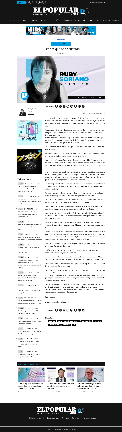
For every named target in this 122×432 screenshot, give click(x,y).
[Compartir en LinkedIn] (79, 106)
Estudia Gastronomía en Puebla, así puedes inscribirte (29, 355)
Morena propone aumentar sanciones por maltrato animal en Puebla (29, 201)
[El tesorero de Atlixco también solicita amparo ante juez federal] (61, 375)
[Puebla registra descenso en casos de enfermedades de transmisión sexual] (31, 375)
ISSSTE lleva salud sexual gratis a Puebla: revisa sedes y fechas (29, 333)
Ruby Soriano (33, 109)
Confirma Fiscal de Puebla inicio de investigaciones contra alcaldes (30, 238)
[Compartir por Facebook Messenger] (75, 106)
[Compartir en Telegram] (67, 106)
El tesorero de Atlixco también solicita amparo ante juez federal (60, 386)
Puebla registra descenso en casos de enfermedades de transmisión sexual (30, 386)
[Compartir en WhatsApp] (64, 106)
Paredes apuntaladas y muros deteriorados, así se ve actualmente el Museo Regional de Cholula (30, 263)
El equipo (65, 418)
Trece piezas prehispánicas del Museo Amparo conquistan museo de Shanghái (29, 250)
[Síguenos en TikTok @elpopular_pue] (42, 2)
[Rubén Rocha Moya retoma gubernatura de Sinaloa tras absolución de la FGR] (90, 375)
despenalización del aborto (68, 321)
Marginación (86, 321)
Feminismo (34, 20)
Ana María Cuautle (52, 391)
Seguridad (62, 391)
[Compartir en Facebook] (56, 106)
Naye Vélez (80, 391)
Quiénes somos (35, 418)
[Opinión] (61, 30)
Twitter (30, 111)
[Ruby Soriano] (22, 111)
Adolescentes (54, 325)
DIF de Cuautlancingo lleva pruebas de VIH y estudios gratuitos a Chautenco (27, 189)
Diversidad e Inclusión (49, 20)
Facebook (31, 114)
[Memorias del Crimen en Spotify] (29, 162)
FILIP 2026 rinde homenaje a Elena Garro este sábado (29, 322)
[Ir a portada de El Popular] (61, 11)
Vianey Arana (21, 391)
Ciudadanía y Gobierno (90, 391)
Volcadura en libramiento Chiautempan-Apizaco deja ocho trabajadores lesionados (29, 290)
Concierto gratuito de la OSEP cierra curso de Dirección (28, 312)
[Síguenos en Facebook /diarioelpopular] (29, 2)
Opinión (81, 20)
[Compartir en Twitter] (60, 106)
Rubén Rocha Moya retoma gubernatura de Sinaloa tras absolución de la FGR (27, 277)
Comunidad (21, 20)
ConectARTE (93, 20)
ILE (74, 325)
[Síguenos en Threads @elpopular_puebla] (46, 2)
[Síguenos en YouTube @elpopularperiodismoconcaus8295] (39, 2)
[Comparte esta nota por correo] (71, 106)
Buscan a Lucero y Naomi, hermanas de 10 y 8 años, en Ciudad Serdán (27, 214)
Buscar (22, 2)
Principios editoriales (51, 418)
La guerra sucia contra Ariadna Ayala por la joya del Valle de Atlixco (28, 344)
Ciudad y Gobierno (68, 20)
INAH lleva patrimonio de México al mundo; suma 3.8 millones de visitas (29, 227)
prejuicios (66, 325)
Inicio (12, 20)
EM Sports (104, 20)
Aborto (52, 321)
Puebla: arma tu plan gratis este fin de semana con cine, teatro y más (30, 302)
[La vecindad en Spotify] (29, 132)
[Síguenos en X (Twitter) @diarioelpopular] (33, 2)
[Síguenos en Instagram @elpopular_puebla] (36, 2)
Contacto (75, 418)
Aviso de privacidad (89, 418)
